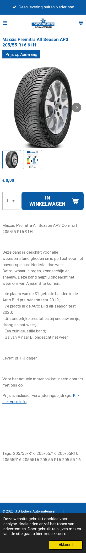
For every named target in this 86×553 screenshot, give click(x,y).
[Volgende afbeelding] (76, 107)
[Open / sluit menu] (5, 23)
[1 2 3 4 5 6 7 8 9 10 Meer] (10, 201)
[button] (11, 159)
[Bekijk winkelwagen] (80, 23)
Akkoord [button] (66, 545)
